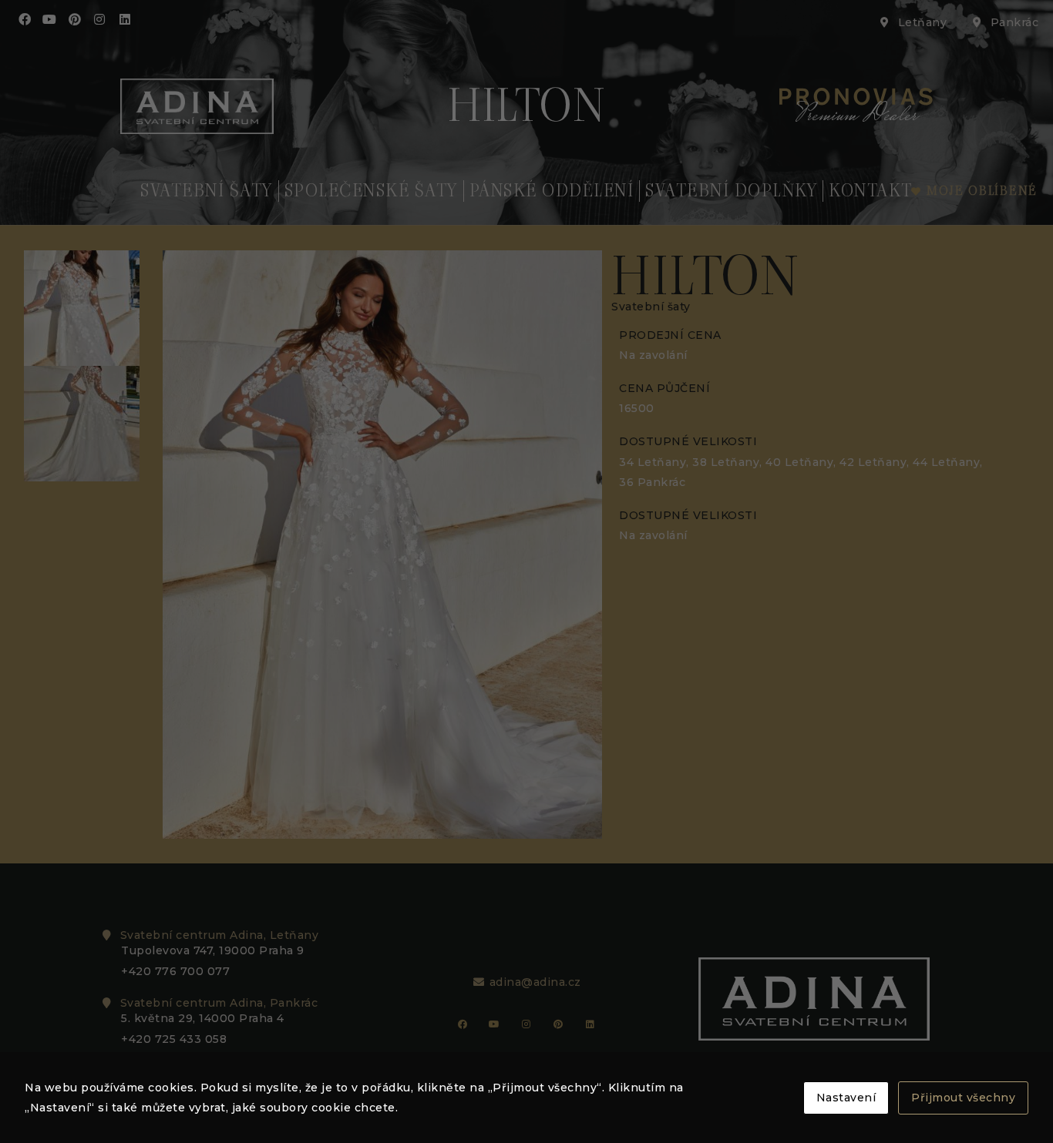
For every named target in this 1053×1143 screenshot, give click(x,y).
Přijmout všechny (963, 1097)
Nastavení (846, 1097)
